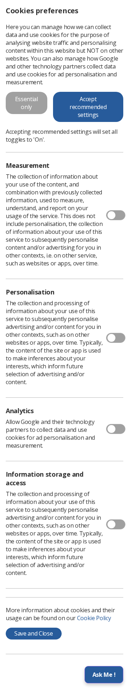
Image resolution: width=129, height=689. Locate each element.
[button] (104, 674)
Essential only (26, 103)
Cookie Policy (94, 618)
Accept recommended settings (88, 107)
